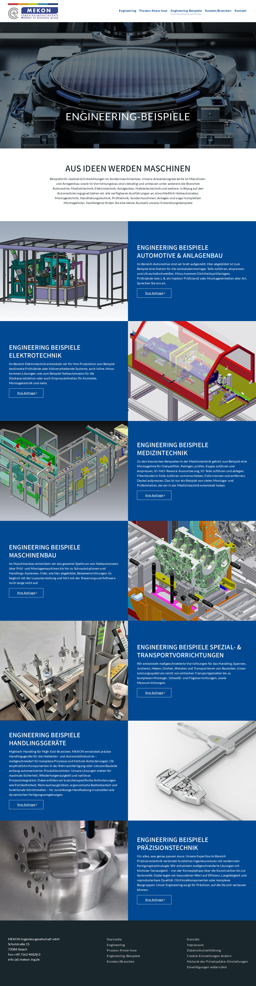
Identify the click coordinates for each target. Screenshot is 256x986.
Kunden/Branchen (218, 10)
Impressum (195, 945)
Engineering (127, 10)
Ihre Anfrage (154, 293)
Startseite (114, 939)
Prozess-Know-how (153, 10)
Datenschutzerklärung (204, 950)
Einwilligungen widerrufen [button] (207, 967)
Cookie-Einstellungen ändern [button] (209, 956)
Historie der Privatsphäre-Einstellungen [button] (217, 961)
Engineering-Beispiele (186, 10)
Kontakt (240, 10)
